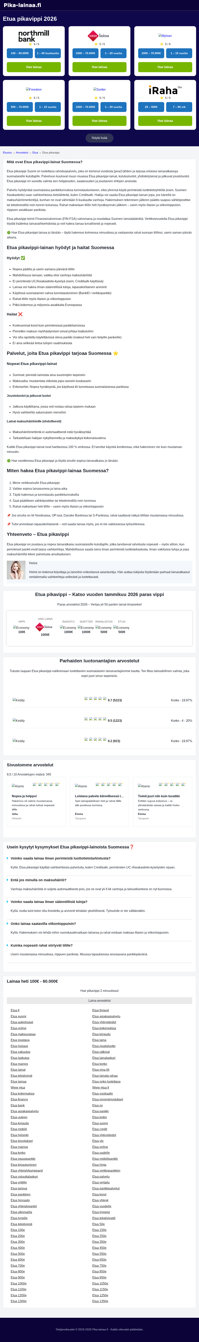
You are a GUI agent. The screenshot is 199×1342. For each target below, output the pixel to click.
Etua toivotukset (22, 1141)
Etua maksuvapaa (23, 1034)
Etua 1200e (19, 1295)
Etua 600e (18, 1259)
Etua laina (99, 1040)
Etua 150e (99, 1230)
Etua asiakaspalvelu (106, 1016)
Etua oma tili (100, 1069)
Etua (35, 152)
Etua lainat (18, 1069)
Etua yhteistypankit (24, 1206)
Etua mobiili (19, 1129)
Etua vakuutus (20, 1052)
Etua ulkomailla (21, 1212)
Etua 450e (99, 1247)
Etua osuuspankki (23, 1158)
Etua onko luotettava (106, 1081)
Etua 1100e (18, 1289)
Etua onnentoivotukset (107, 1099)
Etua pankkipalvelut (106, 1188)
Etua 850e (99, 1271)
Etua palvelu (101, 1176)
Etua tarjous (19, 1188)
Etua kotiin (99, 1117)
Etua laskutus (20, 1058)
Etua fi (15, 1010)
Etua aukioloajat (22, 1022)
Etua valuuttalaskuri (24, 1176)
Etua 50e (98, 1224)
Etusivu (7, 152)
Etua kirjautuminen (24, 1164)
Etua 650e (99, 1259)
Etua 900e (18, 1277)
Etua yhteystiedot (104, 1022)
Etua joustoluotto (103, 1046)
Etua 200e (18, 1236)
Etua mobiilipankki (105, 1158)
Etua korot (99, 1194)
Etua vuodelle (101, 1206)
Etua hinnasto (20, 1200)
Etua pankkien (21, 1194)
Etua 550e (99, 1253)
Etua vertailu (101, 1182)
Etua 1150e (100, 1289)
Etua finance (19, 1099)
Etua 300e (18, 1241)
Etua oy (97, 1105)
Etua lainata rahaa (105, 1075)
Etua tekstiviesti (21, 1075)
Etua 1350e (100, 1301)
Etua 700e (18, 1265)
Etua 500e (18, 1253)
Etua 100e (18, 1230)
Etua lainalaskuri (103, 1058)
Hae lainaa (34, 67)
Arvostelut (22, 152)
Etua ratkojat (101, 1052)
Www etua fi (100, 1087)
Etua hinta (99, 1164)
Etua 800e (18, 1271)
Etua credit (99, 1129)
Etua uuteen (19, 1117)
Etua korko (99, 1064)
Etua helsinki (20, 1135)
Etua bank (18, 1105)
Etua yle (98, 1141)
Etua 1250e (100, 1295)
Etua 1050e (100, 1283)
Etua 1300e (19, 1301)
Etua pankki (100, 1111)
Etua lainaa (18, 1081)
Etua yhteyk (100, 1200)
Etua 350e (99, 1241)
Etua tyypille (19, 1218)
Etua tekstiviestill (103, 1218)
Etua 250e (99, 1236)
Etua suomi (18, 1016)
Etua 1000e (19, 1283)
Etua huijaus (19, 1046)
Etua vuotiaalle (102, 1093)
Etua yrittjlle (19, 1182)
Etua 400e (18, 1247)
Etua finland (100, 1010)
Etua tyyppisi (101, 1212)
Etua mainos (19, 1064)
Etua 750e (99, 1265)
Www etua (18, 1087)
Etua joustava (20, 1040)
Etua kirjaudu (101, 1034)
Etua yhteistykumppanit (27, 1170)
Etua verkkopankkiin (106, 1170)
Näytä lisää (99, 137)
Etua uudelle (101, 1152)
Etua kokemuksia (104, 1028)
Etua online (18, 1028)
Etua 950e (99, 1277)
